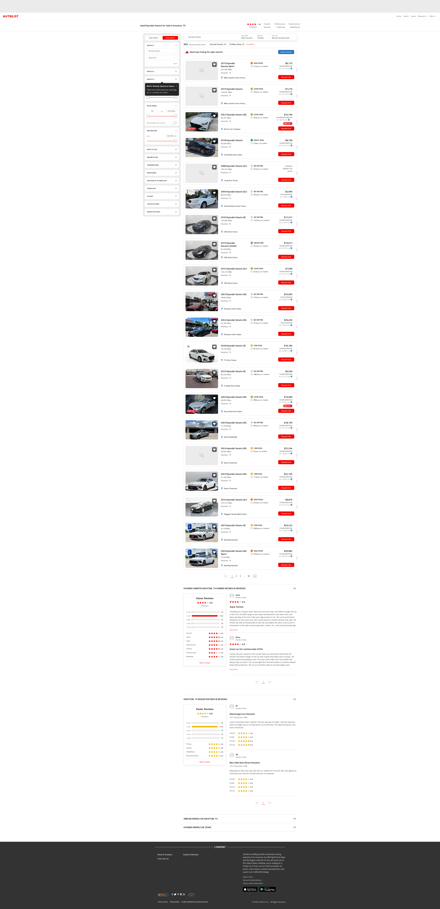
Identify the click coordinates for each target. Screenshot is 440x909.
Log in (192, 895)
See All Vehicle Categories (253, 883)
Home (399, 16)
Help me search (286, 52)
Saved (413, 16)
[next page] (255, 576)
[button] (162, 50)
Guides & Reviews (190, 854)
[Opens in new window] (250, 889)
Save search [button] (170, 38)
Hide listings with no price (156, 123)
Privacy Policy (174, 902)
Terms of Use (163, 902)
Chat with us (163, 858)
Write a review (204, 662)
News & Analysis (165, 854)
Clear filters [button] (153, 38)
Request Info (286, 77)
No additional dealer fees (284, 117)
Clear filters (250, 44)
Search (406, 16)
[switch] (173, 122)
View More (234, 630)
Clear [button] (175, 63)
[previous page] (226, 576)
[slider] (148, 97)
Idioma (163, 895)
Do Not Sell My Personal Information (195, 902)
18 (249, 576)
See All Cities (248, 877)
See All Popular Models (253, 880)
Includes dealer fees (285, 66)
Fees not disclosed (286, 194)
